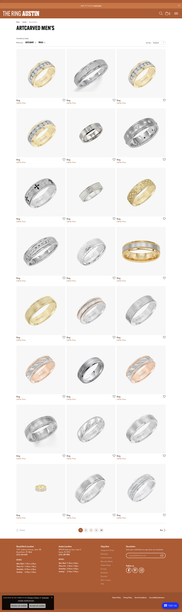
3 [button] (91, 530)
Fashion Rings (105, 565)
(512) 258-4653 (22, 554)
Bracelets (104, 576)
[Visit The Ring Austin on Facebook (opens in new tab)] (128, 570)
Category (29, 43)
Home (18, 22)
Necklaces (104, 572)
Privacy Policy (127, 597)
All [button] (101, 530)
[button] (161, 13)
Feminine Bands (106, 558)
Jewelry (24, 22)
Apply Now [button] (97, 6)
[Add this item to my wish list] (63, 100)
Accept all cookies (37, 606)
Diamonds (104, 554)
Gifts (102, 584)
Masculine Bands (107, 561)
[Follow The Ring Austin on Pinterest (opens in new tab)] (135, 570)
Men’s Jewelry (106, 580)
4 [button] (96, 530)
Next (161, 530)
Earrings (104, 569)
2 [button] (85, 530)
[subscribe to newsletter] (161, 555)
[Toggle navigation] (176, 13)
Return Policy (116, 597)
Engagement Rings (107, 550)
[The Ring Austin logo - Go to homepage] (21, 13)
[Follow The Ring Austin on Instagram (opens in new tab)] (141, 570)
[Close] (178, 5)
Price (41, 43)
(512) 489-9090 (64, 554)
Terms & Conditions (141, 597)
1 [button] (81, 530)
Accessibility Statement (156, 597)
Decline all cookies (19, 606)
